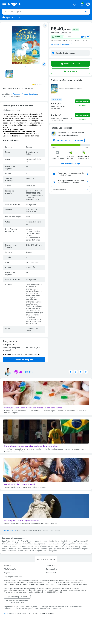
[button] (86, 11)
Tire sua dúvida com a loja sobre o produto (21, 354)
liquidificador (42, 549)
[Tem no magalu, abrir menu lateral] (4, 4)
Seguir (80, 140)
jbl (80, 547)
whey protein (82, 543)
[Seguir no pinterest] (86, 372)
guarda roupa (59, 549)
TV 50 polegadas (36, 551)
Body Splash (73, 547)
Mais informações (44, 559)
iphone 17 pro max (25, 545)
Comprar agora (70, 71)
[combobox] (46, 12)
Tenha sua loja (51, 569)
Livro (33, 530)
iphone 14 (5, 543)
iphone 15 (84, 541)
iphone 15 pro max (40, 545)
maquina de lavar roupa (27, 549)
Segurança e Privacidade (13, 577)
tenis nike (13, 549)
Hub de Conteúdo (40, 541)
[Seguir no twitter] (71, 372)
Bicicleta (64, 547)
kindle (14, 545)
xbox (58, 543)
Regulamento (9, 573)
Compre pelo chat (19, 597)
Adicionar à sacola (72, 64)
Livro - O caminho (23, 530)
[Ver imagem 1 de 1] (26, 44)
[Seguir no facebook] (76, 372)
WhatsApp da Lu (10, 569)
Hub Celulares (54, 541)
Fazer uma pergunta (24, 360)
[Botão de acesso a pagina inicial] (39, 4)
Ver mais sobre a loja (70, 164)
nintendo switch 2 (19, 547)
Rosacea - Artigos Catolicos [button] (25, 94)
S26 (31, 541)
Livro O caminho (42, 530)
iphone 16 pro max (29, 543)
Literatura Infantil (23, 613)
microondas (6, 545)
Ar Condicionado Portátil (43, 547)
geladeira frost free (73, 549)
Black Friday (6, 541)
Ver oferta (82, 105)
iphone (64, 543)
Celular (30, 547)
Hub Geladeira (66, 541)
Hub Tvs (76, 541)
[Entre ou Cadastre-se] (88, 4)
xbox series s (77, 545)
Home (6, 613)
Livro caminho (55, 530)
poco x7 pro (51, 543)
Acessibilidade (51, 573)
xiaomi (86, 545)
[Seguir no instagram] (81, 372)
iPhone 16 (24, 541)
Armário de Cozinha (15, 551)
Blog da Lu (7, 565)
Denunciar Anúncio (59, 190)
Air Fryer (18, 543)
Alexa (26, 551)
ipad (50, 549)
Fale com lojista (62, 140)
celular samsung (55, 545)
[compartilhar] (44, 64)
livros (12, 613)
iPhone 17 (15, 541)
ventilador (7, 547)
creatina (72, 543)
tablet (57, 547)
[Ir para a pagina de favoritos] (75, 4)
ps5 (12, 543)
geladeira (41, 543)
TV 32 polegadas (50, 551)
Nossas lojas (50, 565)
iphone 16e (67, 545)
